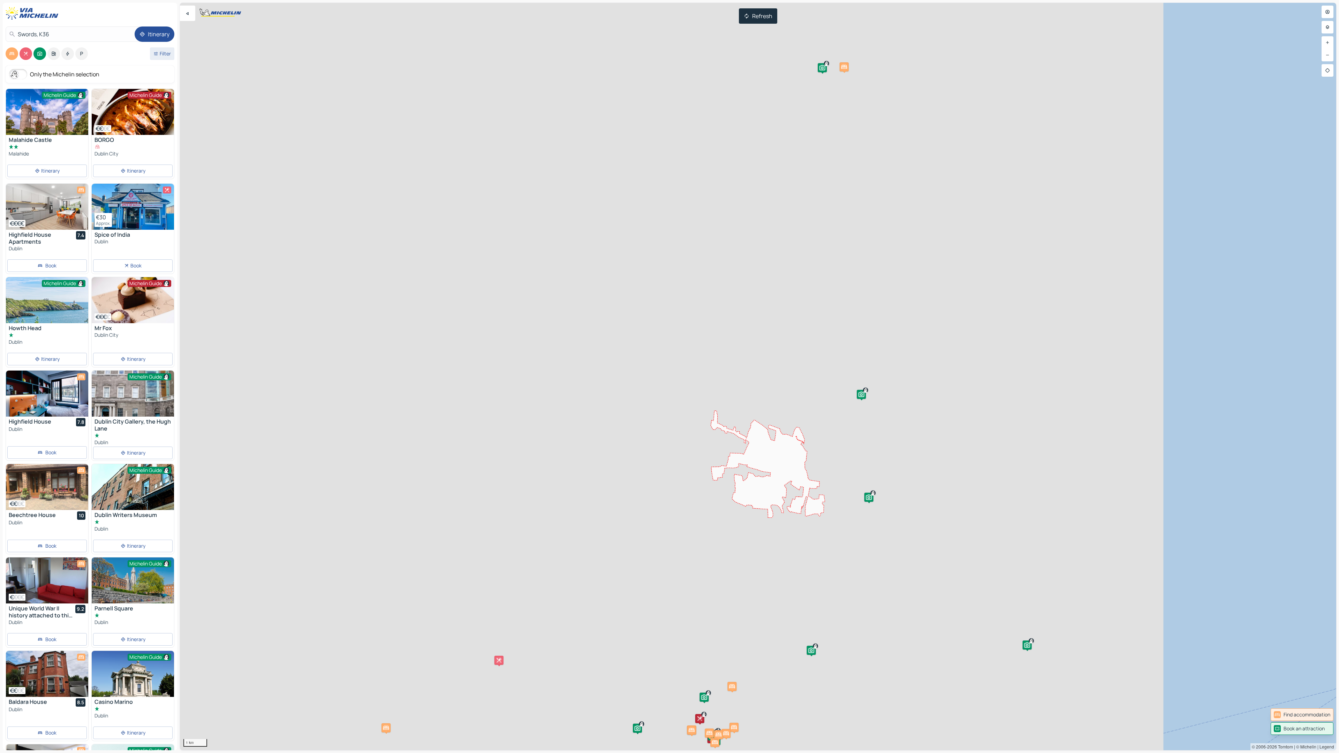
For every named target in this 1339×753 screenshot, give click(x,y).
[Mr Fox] (133, 300)
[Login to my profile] (1327, 12)
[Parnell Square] (133, 584)
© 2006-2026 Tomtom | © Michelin (1284, 747)
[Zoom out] (1327, 55)
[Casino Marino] (133, 678)
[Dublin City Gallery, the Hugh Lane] (133, 398)
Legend (1326, 747)
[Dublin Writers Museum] (133, 491)
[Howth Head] (47, 300)
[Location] (1327, 70)
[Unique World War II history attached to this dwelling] (47, 580)
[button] (868, 497)
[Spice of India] (133, 207)
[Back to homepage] (33, 13)
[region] (758, 376)
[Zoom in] (1327, 42)
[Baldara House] (47, 674)
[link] (1302, 714)
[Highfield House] (47, 394)
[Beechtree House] (47, 487)
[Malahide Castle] (47, 117)
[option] (12, 53)
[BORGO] (133, 112)
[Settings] (1327, 27)
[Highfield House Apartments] (47, 207)
